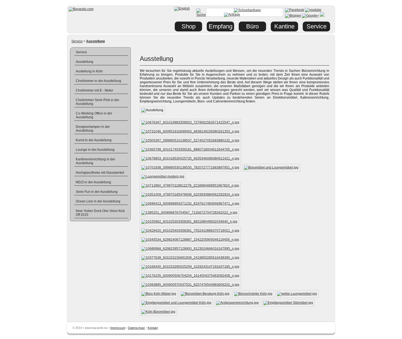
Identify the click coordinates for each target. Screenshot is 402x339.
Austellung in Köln (89, 71)
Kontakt (153, 327)
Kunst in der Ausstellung (94, 140)
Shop (189, 26)
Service (77, 41)
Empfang (220, 26)
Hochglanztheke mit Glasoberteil (100, 173)
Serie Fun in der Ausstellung (97, 192)
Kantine (284, 26)
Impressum (117, 327)
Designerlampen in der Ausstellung (93, 128)
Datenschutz (136, 327)
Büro (252, 26)
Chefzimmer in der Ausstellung (98, 81)
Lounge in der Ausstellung (95, 150)
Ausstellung (84, 62)
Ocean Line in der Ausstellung (98, 201)
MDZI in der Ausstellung (93, 182)
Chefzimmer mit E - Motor (94, 90)
